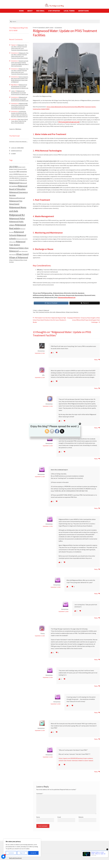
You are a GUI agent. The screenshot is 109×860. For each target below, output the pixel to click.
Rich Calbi (52, 312)
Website (81, 817)
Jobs (10, 178)
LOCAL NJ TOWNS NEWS (17, 148)
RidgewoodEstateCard (17, 198)
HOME (21, 11)
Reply (96, 359)
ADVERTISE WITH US (16, 150)
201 (10, 166)
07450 (15, 166)
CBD (17, 172)
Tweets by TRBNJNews (15, 129)
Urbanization (25, 251)
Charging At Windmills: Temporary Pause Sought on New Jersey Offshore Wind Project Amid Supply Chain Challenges (83, 320)
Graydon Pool (16, 176)
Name (38, 817)
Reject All (22, 853)
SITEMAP (13, 153)
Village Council (22, 254)
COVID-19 (11, 174)
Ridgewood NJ (17, 214)
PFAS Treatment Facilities (42, 312)
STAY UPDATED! (54, 11)
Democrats (21, 174)
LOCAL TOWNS (69, 11)
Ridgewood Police (17, 218)
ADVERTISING (83, 11)
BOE (15, 171)
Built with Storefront (15, 858)
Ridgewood (14, 183)
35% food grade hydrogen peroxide (68, 122)
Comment (39, 793)
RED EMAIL (40, 11)
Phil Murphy (22, 180)
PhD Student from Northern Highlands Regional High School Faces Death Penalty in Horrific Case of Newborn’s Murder (49, 320)
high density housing (24, 176)
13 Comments (58, 27)
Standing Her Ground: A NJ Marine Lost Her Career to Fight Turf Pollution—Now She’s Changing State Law (19, 114)
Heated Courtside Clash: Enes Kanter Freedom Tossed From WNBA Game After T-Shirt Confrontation (20, 63)
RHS (26, 180)
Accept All (33, 853)
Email (59, 817)
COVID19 (15, 174)
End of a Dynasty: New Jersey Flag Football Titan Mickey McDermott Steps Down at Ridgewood (19, 79)
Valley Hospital (12, 254)
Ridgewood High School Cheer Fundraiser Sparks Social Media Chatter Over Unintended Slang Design (19, 106)
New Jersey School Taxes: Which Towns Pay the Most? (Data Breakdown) (19, 121)
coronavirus (23, 172)
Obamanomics (24, 178)
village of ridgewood (43, 310)
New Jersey (15, 178)
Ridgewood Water (60, 312)
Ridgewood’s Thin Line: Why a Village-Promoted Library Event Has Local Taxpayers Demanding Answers (19, 47)
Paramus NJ (11, 180)
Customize (11, 853)
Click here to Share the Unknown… (18, 141)
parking (16, 180)
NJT (19, 178)
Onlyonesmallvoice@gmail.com (66, 297)
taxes (20, 251)
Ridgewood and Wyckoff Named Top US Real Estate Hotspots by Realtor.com (19, 86)
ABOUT (30, 11)
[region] (22, 848)
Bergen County (21, 167)
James (51, 27)
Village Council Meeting (72, 312)
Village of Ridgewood (18, 257)
